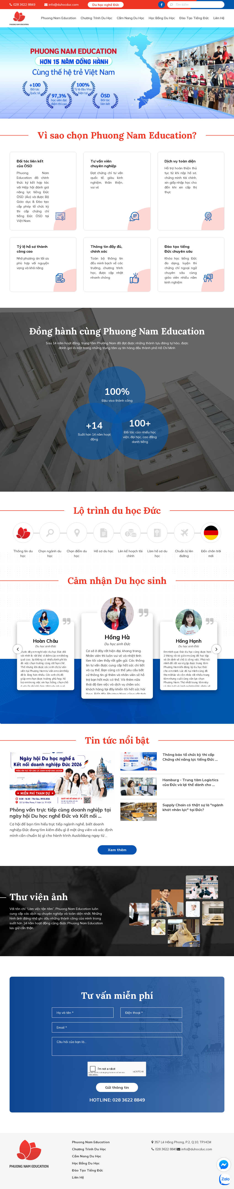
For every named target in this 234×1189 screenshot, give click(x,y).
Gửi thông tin (117, 1087)
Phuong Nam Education (58, 18)
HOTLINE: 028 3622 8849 (117, 1100)
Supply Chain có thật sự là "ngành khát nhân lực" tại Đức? (192, 807)
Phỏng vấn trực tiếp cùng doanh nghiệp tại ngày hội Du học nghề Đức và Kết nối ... (60, 813)
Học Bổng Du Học (162, 18)
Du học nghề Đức (105, 5)
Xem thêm (117, 849)
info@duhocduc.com (64, 5)
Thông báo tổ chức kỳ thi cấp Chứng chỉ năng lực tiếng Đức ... (190, 757)
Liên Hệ (218, 18)
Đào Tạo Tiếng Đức (194, 18)
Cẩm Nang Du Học (130, 18)
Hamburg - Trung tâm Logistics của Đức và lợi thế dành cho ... (190, 782)
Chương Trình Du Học (96, 18)
